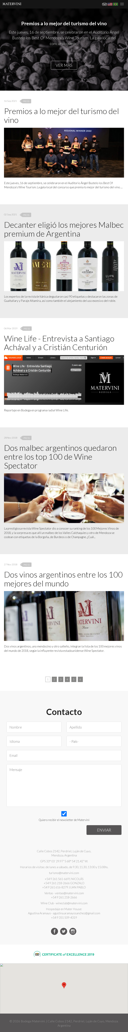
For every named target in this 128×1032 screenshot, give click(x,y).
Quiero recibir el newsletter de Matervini (64, 820)
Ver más (64, 65)
